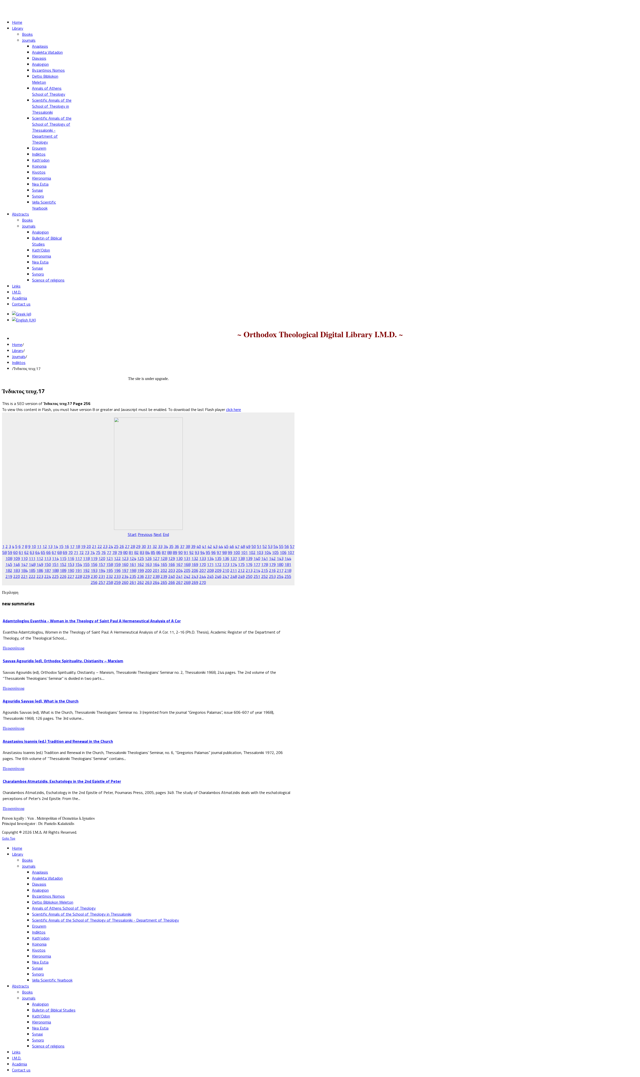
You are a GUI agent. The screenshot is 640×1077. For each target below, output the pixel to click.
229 (86, 576)
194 (101, 570)
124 (133, 558)
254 (280, 576)
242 (187, 576)
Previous (145, 534)
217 (280, 570)
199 (140, 570)
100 (236, 552)
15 (61, 546)
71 (76, 552)
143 (280, 558)
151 (55, 564)
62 (26, 552)
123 (125, 558)
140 (257, 558)
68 (59, 552)
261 (133, 582)
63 (32, 552)
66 (48, 552)
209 (218, 570)
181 (287, 564)
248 (233, 576)
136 (225, 558)
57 (292, 546)
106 (283, 552)
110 (24, 558)
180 (280, 564)
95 (208, 552)
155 (86, 564)
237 (148, 576)
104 (267, 552)
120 (101, 558)
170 (202, 564)
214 (257, 570)
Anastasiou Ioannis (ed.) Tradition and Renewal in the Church (58, 741)
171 (210, 564)
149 (39, 564)
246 (218, 576)
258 (109, 582)
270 (202, 582)
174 (233, 564)
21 (94, 546)
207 (202, 570)
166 (171, 564)
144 (287, 558)
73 (87, 552)
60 (15, 552)
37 (182, 546)
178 (264, 564)
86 (158, 552)
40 (198, 546)
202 (163, 570)
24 (110, 546)
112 (39, 558)
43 (215, 546)
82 (136, 552)
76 (103, 552)
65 (43, 552)
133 (202, 558)
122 (117, 558)
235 (133, 576)
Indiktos (19, 362)
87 (164, 552)
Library (17, 351)
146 (16, 564)
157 (101, 564)
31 (149, 546)
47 (237, 546)
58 (4, 552)
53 (270, 546)
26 (122, 546)
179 (272, 564)
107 (291, 552)
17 (72, 546)
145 (9, 564)
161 (133, 564)
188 (55, 570)
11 (39, 546)
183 (16, 570)
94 (202, 552)
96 (213, 552)
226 (63, 576)
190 (71, 570)
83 (142, 552)
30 (144, 546)
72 (81, 552)
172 (218, 564)
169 (195, 564)
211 (233, 570)
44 (220, 546)
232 (109, 576)
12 (44, 546)
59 (10, 552)
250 (249, 576)
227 (71, 576)
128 (163, 558)
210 (225, 570)
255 (287, 576)
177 (257, 564)
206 (195, 570)
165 (163, 564)
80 (125, 552)
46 (232, 546)
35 (171, 546)
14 (56, 546)
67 (54, 552)
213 (249, 570)
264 (156, 582)
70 (70, 552)
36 (176, 546)
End (166, 534)
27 (127, 546)
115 (63, 558)
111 (32, 558)
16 (66, 546)
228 (78, 576)
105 (275, 552)
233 (117, 576)
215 (264, 570)
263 (148, 582)
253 (272, 576)
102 (252, 552)
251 (257, 576)
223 (39, 576)
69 (65, 552)
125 (140, 558)
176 (249, 564)
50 (254, 546)
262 (140, 582)
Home (17, 345)
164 (156, 564)
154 (78, 564)
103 (259, 552)
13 (50, 546)
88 (169, 552)
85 (153, 552)
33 (160, 546)
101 (244, 552)
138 (241, 558)
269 (195, 582)
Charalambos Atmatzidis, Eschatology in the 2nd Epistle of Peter (62, 781)
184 (24, 570)
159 (117, 564)
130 (179, 558)
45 (226, 546)
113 (47, 558)
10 (34, 546)
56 (286, 546)
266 (171, 582)
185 (32, 570)
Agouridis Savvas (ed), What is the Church (40, 701)
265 (163, 582)
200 (148, 570)
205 (187, 570)
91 (186, 552)
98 (224, 552)
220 (16, 576)
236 (140, 576)
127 (156, 558)
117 (78, 558)
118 (86, 558)
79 (120, 552)
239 (163, 576)
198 (133, 570)
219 (9, 576)
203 (171, 570)
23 (105, 546)
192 (86, 570)
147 (24, 564)
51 (259, 546)
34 (166, 546)
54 (276, 546)
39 (193, 546)
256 (94, 582)
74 (92, 552)
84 (147, 552)
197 (125, 570)
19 (83, 546)
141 (264, 558)
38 (188, 546)
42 (210, 546)
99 (230, 552)
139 (249, 558)
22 (100, 546)
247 (225, 576)
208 (210, 570)
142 (272, 558)
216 (272, 570)
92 (191, 552)
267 (179, 582)
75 (98, 552)
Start (132, 534)
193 (94, 570)
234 (125, 576)
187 (47, 570)
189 (63, 570)
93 (197, 552)
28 (132, 546)
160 (125, 564)
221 (24, 576)
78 (114, 552)
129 (171, 558)
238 (156, 576)
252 (264, 576)
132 (195, 558)
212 (241, 570)
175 (241, 564)
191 (78, 570)
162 (140, 564)
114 (55, 558)
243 (195, 576)
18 (78, 546)
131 (187, 558)
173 (225, 564)
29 (138, 546)
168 (187, 564)
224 (47, 576)
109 (16, 558)
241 (179, 576)
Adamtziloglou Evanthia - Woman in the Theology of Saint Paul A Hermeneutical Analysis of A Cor (92, 621)
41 (204, 546)
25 (116, 546)
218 (287, 570)
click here (233, 409)
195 (109, 570)
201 (156, 570)
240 (171, 576)
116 (71, 558)
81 (131, 552)
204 (179, 570)
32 (154, 546)
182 (9, 570)
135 (218, 558)
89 (175, 552)
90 (180, 552)
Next (158, 534)
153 (71, 564)
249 (241, 576)
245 (210, 576)
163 (148, 564)
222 (32, 576)
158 (109, 564)
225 (55, 576)
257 (101, 582)
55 (281, 546)
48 (242, 546)
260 (125, 582)
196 (117, 570)
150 (47, 564)
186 (39, 570)
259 (117, 582)
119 (94, 558)
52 (264, 546)
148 (32, 564)
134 (210, 558)
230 (94, 576)
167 (179, 564)
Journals (19, 356)
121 (109, 558)
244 (202, 576)
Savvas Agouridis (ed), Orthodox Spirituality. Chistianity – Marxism (63, 661)
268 (187, 582)
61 (21, 552)
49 (248, 546)
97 (219, 552)
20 (88, 546)
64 (37, 552)
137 (233, 558)
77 (109, 552)
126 (148, 558)
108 (9, 558)
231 (101, 576)
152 (63, 564)
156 (94, 564)
